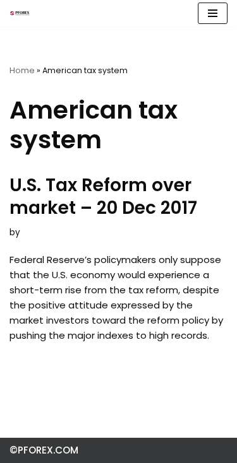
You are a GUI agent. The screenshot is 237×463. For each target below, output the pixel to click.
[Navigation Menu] (213, 13)
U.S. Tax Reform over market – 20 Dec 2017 (103, 196)
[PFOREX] (19, 13)
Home (22, 70)
